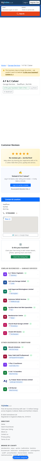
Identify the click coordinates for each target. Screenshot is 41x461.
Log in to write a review (20, 185)
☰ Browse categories (20, 457)
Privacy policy (5, 437)
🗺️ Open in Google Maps (20, 235)
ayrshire (18, 448)
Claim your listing (7, 429)
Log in (26, 2)
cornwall (15, 455)
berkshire (33, 448)
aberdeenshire (5, 448)
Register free (34, 2)
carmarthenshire (12, 453)
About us (4, 432)
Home (3, 65)
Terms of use (5, 439)
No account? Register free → (20, 189)
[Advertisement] (20, 39)
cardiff (4, 453)
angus (13, 448)
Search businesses (7, 427)
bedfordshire (25, 448)
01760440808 (10, 213)
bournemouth (5, 450)
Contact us (4, 434)
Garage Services (14, 65)
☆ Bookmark (8, 92)
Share (35, 88)
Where (24, 7)
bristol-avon (14, 450)
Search (21, 14)
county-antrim (23, 455)
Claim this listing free (20, 257)
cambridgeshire (35, 450)
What (4, 7)
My (7, 2)
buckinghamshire (24, 450)
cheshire (30, 453)
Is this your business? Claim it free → (16, 88)
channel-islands (22, 453)
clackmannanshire (6, 455)
